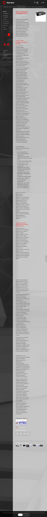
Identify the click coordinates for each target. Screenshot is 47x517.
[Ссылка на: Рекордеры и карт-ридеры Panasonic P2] (41, 446)
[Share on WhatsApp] (24, 433)
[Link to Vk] (43, 2)
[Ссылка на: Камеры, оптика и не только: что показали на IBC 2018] (27, 446)
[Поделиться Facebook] (17, 433)
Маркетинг (5, 19)
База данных (5, 25)
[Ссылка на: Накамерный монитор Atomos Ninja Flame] (24, 446)
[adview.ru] (8, 2)
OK (20, 514)
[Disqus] (31, 466)
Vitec (27, 418)
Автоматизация (6, 21)
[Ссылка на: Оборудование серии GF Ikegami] (34, 445)
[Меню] (36, 2)
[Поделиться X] (21, 433)
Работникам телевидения (5, 16)
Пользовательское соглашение (6, 55)
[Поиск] (34, 2)
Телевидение (5, 13)
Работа (4, 27)
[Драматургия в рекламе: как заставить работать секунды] (1, 258)
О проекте (5, 29)
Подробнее (26, 514)
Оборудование (6, 23)
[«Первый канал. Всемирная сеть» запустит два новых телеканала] (46, 258)
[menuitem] (34, 2)
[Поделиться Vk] (28, 433)
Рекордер (23, 427)
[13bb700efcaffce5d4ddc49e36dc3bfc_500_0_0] (41, 16)
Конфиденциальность (6, 57)
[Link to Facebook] (41, 2)
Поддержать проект (5, 51)
